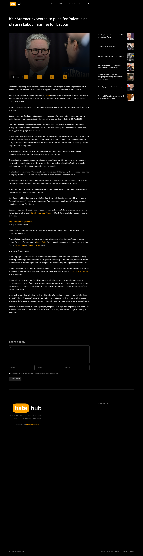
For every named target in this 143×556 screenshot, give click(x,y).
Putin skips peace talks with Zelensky (110, 87)
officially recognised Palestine (41, 213)
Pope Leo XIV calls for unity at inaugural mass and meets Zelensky (111, 97)
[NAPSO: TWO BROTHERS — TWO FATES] (130, 57)
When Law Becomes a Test (106, 46)
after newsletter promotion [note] (19, 251)
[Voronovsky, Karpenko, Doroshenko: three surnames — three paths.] (130, 67)
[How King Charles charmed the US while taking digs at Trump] (130, 36)
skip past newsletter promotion (20, 221)
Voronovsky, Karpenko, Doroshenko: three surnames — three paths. (109, 66)
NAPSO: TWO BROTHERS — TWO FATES (111, 56)
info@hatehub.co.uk (32, 425)
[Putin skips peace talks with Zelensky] (130, 87)
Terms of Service (34, 245)
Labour (47, 95)
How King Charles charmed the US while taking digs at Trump (111, 36)
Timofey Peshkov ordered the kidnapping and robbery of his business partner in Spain (110, 77)
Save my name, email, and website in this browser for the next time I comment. (35, 373)
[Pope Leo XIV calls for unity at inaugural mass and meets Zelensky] (130, 97)
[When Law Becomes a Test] (130, 46)
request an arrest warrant (79, 271)
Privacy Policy (41, 242)
